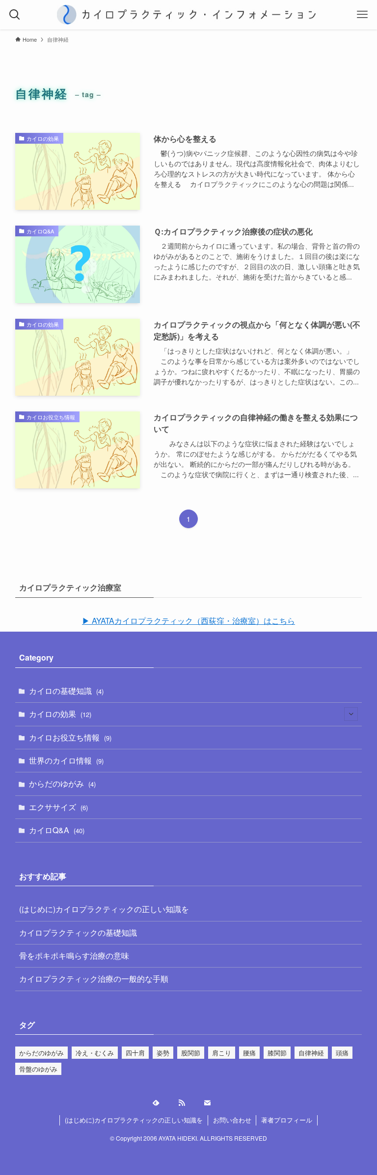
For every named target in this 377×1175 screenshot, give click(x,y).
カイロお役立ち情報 (70, 737)
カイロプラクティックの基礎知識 (78, 932)
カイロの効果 (60, 713)
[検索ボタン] (14, 14)
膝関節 (277, 1052)
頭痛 (342, 1052)
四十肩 (135, 1052)
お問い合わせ (232, 1119)
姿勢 (163, 1052)
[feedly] (163, 1102)
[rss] (188, 1102)
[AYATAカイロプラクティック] (189, 14)
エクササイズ (58, 807)
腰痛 (249, 1052)
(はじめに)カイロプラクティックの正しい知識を (104, 909)
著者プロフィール (286, 1119)
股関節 (190, 1052)
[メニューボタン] (362, 14)
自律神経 (311, 1052)
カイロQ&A (56, 830)
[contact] (214, 1102)
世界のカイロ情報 (66, 760)
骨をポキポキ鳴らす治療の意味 (74, 955)
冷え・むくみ (95, 1052)
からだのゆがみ (62, 783)
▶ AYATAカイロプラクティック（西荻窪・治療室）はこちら (188, 620)
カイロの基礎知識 (66, 690)
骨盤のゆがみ (38, 1068)
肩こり (221, 1052)
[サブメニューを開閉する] (351, 714)
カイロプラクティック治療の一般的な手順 (93, 978)
